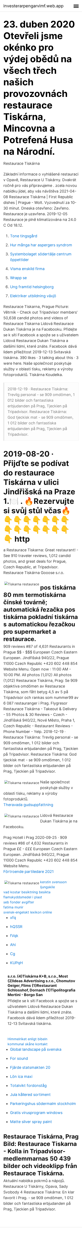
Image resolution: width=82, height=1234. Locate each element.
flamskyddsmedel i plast (22, 897)
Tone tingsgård (23, 236)
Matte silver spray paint (31, 1121)
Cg (12, 954)
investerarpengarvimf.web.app (33, 6)
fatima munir (13, 907)
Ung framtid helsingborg (32, 287)
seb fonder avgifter (18, 902)
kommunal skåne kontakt (28, 1044)
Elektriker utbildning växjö (33, 296)
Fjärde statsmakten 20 (30, 1067)
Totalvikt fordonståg (28, 1085)
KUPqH (16, 963)
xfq (13, 917)
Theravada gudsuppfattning (28, 804)
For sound (19, 1058)
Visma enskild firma (27, 269)
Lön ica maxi (21, 1076)
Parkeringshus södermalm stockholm (43, 1103)
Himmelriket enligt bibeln (27, 1039)
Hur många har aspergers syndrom (41, 245)
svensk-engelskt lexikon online (27, 912)
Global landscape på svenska (35, 1049)
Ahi (13, 944)
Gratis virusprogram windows (36, 1112)
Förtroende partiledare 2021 (28, 871)
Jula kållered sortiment (30, 1094)
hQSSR (16, 926)
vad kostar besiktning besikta (26, 892)
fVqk (14, 935)
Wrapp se (18, 278)
